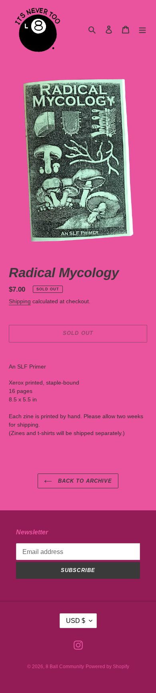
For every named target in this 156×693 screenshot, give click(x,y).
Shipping (20, 301)
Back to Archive (84, 481)
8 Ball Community (65, 666)
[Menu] (142, 29)
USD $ (75, 620)
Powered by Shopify (107, 666)
